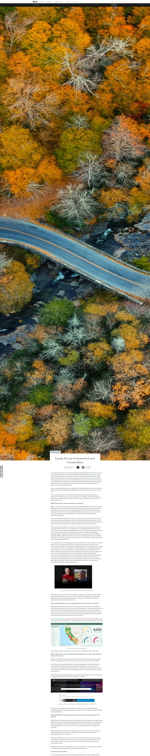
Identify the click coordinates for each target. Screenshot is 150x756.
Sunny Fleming (88, 468)
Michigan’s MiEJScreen (71, 651)
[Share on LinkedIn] (1, 473)
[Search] (113, 1)
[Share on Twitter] (1, 467)
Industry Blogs (36, 5)
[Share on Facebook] (1, 470)
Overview (114, 5)
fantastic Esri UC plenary (68, 549)
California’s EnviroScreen (57, 619)
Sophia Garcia (88, 466)
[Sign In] (116, 1)
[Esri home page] (35, 2)
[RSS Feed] (1, 475)
